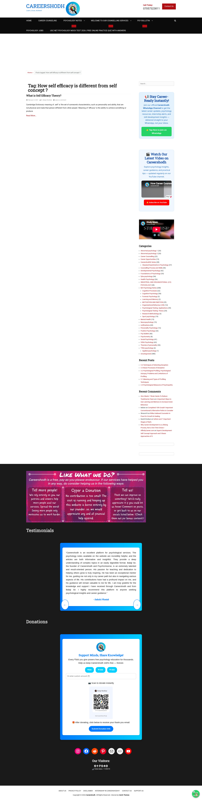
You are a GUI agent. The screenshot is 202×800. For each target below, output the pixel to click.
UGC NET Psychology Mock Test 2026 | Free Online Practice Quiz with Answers (88, 30)
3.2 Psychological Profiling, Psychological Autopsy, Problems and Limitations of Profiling (156, 373)
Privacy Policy (75, 767)
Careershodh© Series (148, 262)
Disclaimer (88, 767)
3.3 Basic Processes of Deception (153, 368)
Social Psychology (147, 339)
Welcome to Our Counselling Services (109, 21)
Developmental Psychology (150, 271)
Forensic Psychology (149, 296)
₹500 (89, 646)
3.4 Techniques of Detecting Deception (154, 365)
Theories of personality (149, 345)
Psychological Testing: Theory (153, 311)
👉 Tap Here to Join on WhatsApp (156, 131)
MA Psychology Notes (149, 288)
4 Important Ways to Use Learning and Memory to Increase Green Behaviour (157, 402)
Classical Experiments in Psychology (155, 265)
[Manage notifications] (196, 795)
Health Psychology (147, 279)
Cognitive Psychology (150, 294)
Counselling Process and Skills (151, 268)
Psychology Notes (72, 21)
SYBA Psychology (147, 342)
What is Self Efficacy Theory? (43, 95)
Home (29, 21)
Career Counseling (47, 21)
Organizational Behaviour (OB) (153, 305)
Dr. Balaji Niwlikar (46, 100)
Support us (138, 767)
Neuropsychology (147, 322)
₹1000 (100, 646)
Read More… (31, 115)
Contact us (127, 767)
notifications (145, 325)
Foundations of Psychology (151, 274)
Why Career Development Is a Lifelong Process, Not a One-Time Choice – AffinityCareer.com (154, 427)
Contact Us (168, 6)
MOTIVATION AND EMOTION (152, 302)
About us (62, 767)
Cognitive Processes (149, 291)
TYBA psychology (147, 348)
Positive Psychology (148, 331)
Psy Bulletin (143, 21)
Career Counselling (147, 256)
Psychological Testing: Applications (155, 308)
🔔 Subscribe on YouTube (156, 202)
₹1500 (112, 646)
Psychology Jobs (34, 30)
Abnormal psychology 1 (149, 251)
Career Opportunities (148, 259)
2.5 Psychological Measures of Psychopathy (157, 385)
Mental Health (146, 319)
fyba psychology (147, 276)
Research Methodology (150, 314)
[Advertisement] (101, 51)
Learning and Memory (150, 299)
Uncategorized (146, 354)
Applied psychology (149, 351)
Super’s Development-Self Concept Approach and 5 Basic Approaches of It (156, 433)
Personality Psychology (149, 328)
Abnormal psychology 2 (149, 253)
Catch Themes (124, 771)
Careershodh (45, 6)
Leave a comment (60, 100)
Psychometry (145, 337)
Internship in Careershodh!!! (107, 767)
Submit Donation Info (101, 705)
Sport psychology (148, 316)
